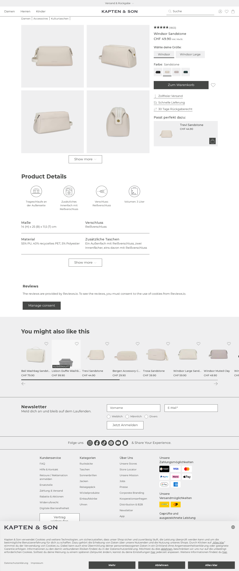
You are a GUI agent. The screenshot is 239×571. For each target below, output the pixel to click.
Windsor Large (190, 54)
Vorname (116, 407)
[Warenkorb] (233, 11)
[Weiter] (216, 384)
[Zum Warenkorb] (212, 141)
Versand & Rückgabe (117, 3)
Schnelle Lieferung (171, 102)
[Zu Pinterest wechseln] (111, 443)
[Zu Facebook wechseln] (97, 443)
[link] (35, 358)
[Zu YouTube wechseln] (118, 443)
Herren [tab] (25, 11)
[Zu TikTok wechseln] (104, 443)
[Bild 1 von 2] (70, 379)
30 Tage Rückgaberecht (175, 109)
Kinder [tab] (40, 11)
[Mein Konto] (220, 11)
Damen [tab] (9, 11)
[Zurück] (23, 384)
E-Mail (172, 407)
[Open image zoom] (52, 56)
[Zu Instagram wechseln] (90, 443)
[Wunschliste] (226, 11)
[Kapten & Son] (119, 11)
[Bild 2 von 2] (169, 379)
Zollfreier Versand (170, 96)
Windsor (164, 54)
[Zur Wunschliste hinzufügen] (213, 85)
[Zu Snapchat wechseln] (125, 443)
